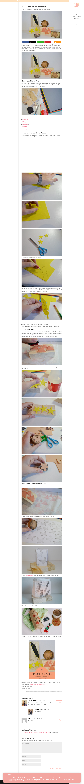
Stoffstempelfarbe (41, 486)
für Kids (41, 9)
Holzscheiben (25, 124)
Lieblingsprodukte (77, 16)
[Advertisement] (42, 154)
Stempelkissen (25, 128)
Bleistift (24, 123)
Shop (76, 20)
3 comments (47, 9)
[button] (25, 42)
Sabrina (24, 9)
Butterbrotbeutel (29, 575)
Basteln (35, 9)
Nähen (76, 10)
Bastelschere (25, 126)
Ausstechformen (26, 129)
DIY (76, 12)
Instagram (76, 18)
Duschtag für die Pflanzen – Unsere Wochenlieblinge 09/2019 (36, 732)
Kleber (23, 121)
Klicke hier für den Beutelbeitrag (37, 684)
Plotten (76, 14)
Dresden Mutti (32, 700)
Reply (59, 702)
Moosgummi (25, 119)
